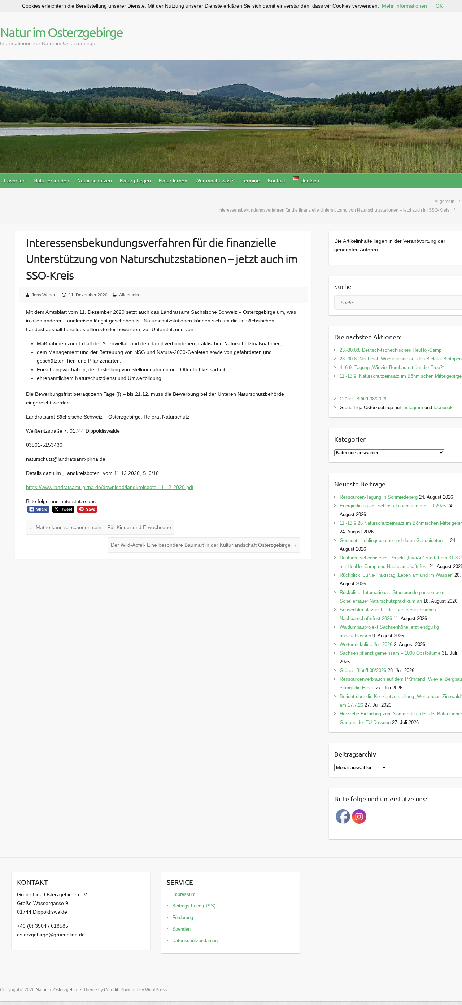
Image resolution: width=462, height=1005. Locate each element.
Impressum (184, 894)
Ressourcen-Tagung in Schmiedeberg (379, 497)
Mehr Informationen (404, 6)
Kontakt (276, 180)
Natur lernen (173, 180)
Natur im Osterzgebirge (61, 32)
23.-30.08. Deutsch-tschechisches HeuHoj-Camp (390, 350)
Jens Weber (43, 295)
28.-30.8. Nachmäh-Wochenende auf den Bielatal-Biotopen (401, 358)
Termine (250, 180)
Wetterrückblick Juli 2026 (366, 644)
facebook (443, 407)
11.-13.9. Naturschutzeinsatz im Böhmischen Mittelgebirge (401, 376)
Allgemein (129, 295)
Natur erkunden (51, 180)
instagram (412, 407)
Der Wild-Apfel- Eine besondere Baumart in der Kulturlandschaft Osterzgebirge (204, 545)
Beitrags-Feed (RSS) (193, 906)
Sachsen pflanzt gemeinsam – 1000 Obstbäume (390, 653)
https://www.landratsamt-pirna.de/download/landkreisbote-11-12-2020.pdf (109, 487)
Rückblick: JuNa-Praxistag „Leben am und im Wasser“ (396, 575)
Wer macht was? (214, 180)
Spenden (181, 929)
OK (439, 6)
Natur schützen (94, 180)
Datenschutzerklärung (195, 940)
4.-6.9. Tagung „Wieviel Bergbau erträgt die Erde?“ (392, 367)
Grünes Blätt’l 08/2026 (363, 399)
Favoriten (15, 180)
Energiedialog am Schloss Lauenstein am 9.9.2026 (393, 505)
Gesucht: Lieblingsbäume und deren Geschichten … (394, 540)
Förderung (182, 917)
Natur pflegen (135, 180)
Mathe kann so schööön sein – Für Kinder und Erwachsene (100, 527)
